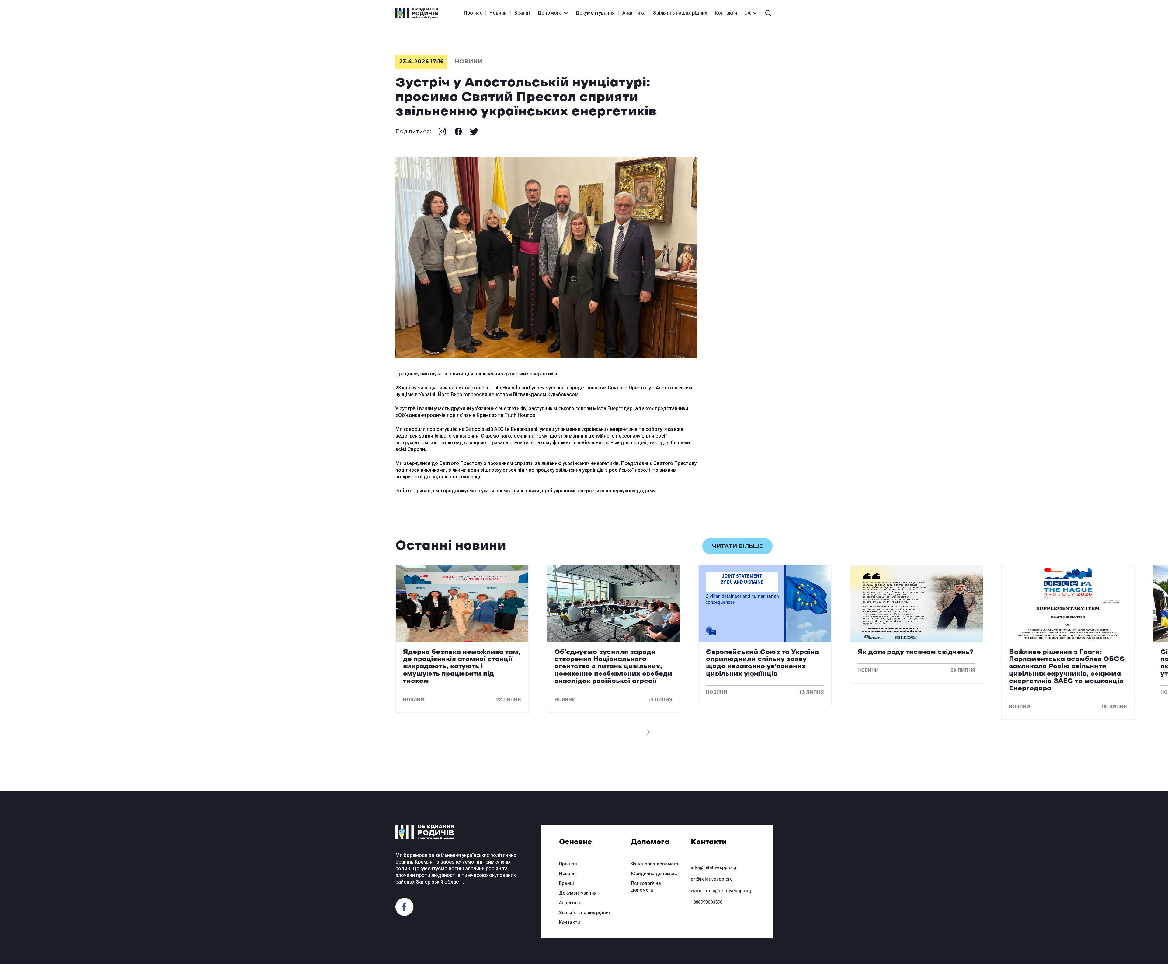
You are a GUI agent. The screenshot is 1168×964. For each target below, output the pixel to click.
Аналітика (633, 13)
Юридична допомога (654, 873)
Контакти (726, 13)
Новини (498, 13)
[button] (550, 13)
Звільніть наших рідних (680, 13)
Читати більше (737, 546)
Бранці (522, 13)
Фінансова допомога (654, 864)
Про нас (473, 13)
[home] (416, 13)
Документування (595, 13)
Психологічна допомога (646, 887)
